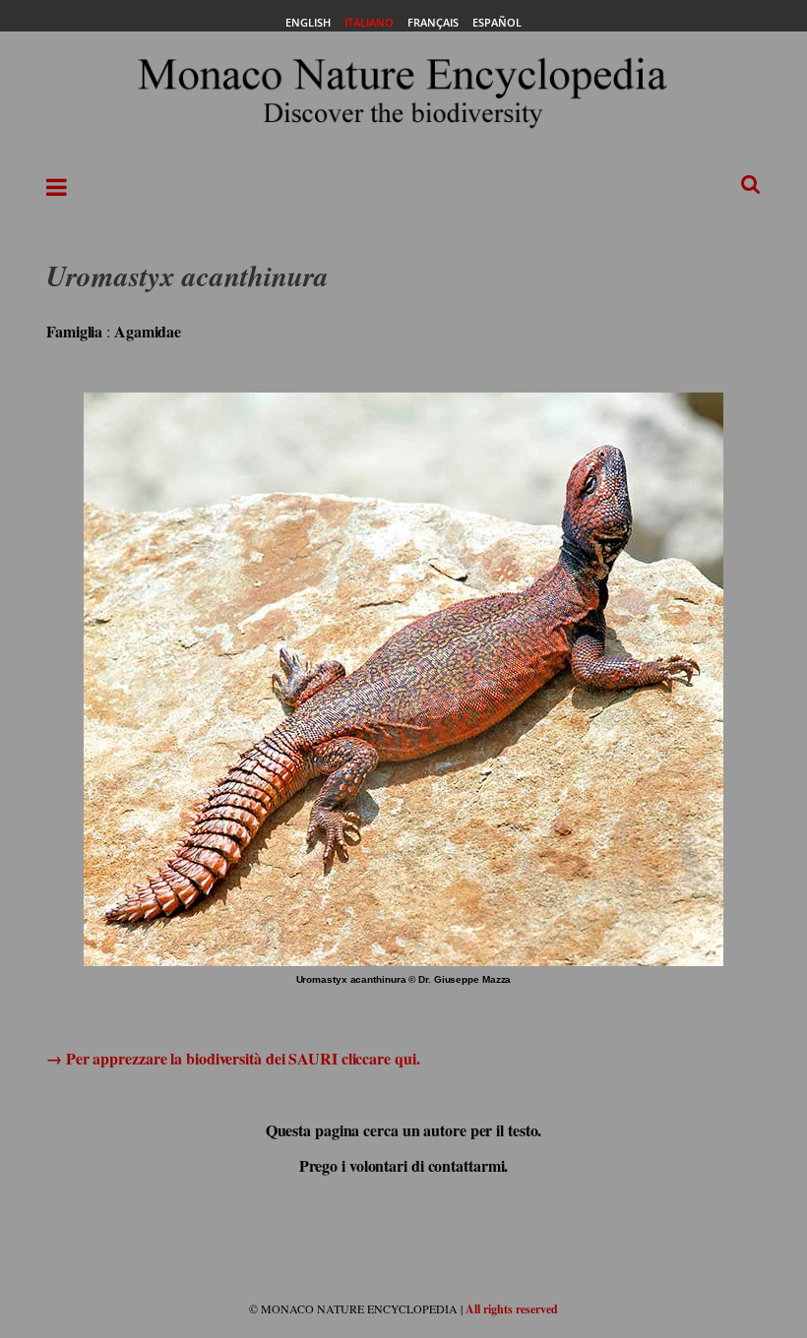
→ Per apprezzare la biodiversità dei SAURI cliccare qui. (232, 1058)
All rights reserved (512, 1309)
